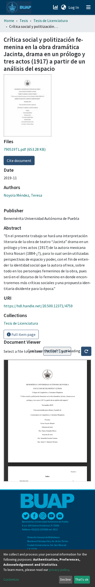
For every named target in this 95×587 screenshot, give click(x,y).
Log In (74, 7)
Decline (65, 579)
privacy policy (59, 569)
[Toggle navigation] (88, 7)
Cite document (19, 160)
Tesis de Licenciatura (50, 20)
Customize (11, 579)
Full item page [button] (23, 334)
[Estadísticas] (55, 7)
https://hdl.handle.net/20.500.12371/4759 (38, 305)
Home (9, 20)
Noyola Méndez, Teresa (23, 195)
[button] (63, 7)
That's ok (81, 579)
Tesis (23, 20)
